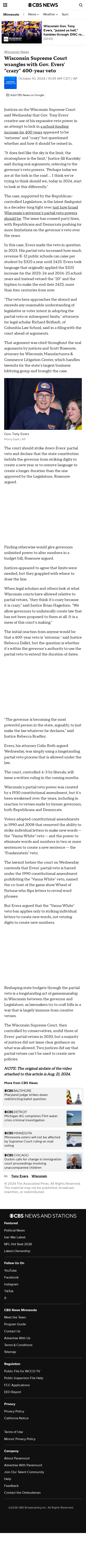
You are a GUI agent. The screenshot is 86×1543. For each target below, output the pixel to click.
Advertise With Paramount (23, 1465)
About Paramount (17, 1458)
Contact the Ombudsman (22, 1492)
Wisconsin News (16, 52)
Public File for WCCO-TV (22, 1371)
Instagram (11, 1284)
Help (7, 1479)
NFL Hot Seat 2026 (18, 1244)
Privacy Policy (14, 1411)
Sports (67, 14)
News (32, 14)
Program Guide (15, 1324)
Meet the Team (15, 1317)
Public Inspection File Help (23, 1378)
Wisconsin (39, 1176)
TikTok (8, 1291)
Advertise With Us (17, 1338)
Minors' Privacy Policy (19, 1439)
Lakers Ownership (17, 1251)
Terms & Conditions (18, 1345)
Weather (49, 14)
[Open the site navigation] (15, 5)
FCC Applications (17, 1385)
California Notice (16, 1418)
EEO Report (12, 1392)
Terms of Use (13, 1432)
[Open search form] (81, 5)
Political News (14, 1230)
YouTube (10, 1270)
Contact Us (12, 1331)
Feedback (11, 1485)
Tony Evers (19, 1176)
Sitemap (10, 1352)
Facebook (11, 1277)
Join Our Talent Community (24, 1472)
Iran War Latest (14, 1237)
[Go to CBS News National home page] (43, 5)
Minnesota (11, 14)
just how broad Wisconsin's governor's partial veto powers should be (41, 213)
